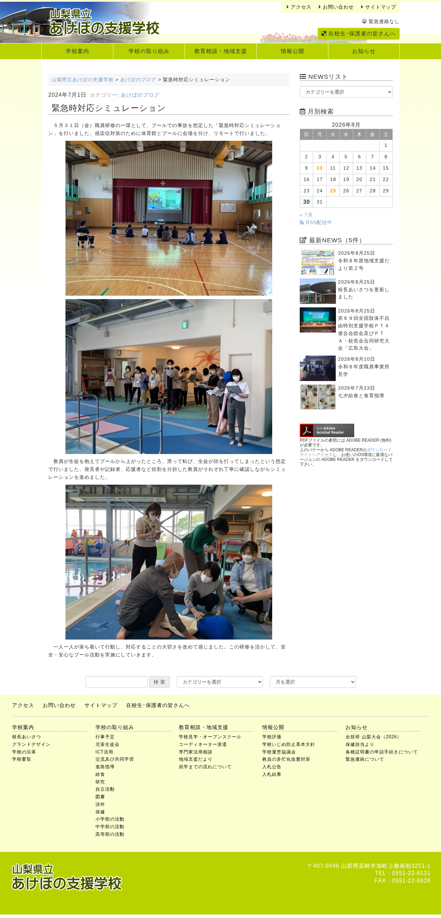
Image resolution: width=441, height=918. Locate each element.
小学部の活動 (109, 819)
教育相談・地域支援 (220, 51)
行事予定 (105, 736)
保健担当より (360, 744)
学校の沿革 (24, 752)
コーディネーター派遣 (203, 744)
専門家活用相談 (196, 752)
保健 (100, 811)
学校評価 (271, 736)
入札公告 (271, 766)
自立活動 (105, 789)
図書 (100, 796)
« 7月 (306, 215)
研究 (100, 781)
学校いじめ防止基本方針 (288, 744)
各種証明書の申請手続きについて (382, 752)
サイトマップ (379, 7)
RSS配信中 (318, 222)
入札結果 (271, 774)
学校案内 (77, 51)
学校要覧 (21, 759)
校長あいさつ (26, 736)
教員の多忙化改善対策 (286, 759)
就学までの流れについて (205, 766)
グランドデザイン (31, 744)
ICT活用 (104, 752)
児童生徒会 (107, 744)
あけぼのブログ (140, 95)
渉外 (100, 804)
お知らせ (364, 51)
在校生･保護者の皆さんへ (361, 33)
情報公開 (292, 51)
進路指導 (105, 766)
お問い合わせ (337, 7)
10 (320, 168)
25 (333, 190)
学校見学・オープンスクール (210, 736)
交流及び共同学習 (114, 759)
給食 (100, 774)
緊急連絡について (365, 759)
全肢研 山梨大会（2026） (374, 736)
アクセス (300, 7)
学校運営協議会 (279, 752)
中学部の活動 (109, 826)
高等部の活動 (109, 834)
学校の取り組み (149, 51)
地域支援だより (196, 759)
